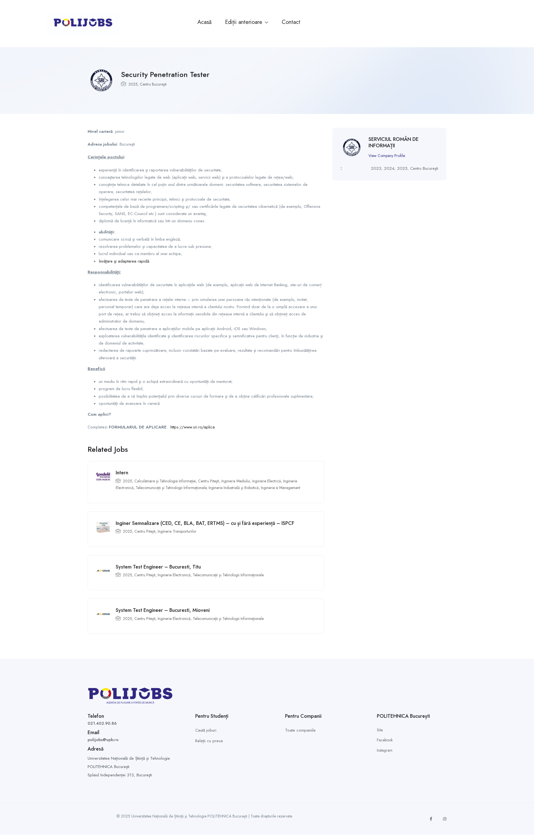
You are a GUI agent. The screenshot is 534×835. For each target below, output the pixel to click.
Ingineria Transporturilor (177, 531)
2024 (389, 168)
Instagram (384, 750)
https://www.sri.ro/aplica (192, 427)
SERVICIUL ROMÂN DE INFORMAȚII (394, 142)
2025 (133, 84)
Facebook (385, 740)
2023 (376, 168)
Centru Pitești (208, 481)
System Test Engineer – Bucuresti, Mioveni (163, 610)
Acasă (204, 22)
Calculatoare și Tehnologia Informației (165, 481)
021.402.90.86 (102, 723)
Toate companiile (300, 730)
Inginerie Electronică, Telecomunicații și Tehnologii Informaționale (211, 575)
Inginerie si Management (280, 487)
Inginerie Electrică (266, 481)
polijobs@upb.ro (103, 740)
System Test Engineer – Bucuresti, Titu (158, 566)
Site (380, 730)
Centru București (153, 84)
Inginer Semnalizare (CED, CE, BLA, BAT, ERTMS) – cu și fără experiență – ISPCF (205, 523)
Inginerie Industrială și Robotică (234, 487)
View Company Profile (387, 155)
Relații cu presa (209, 741)
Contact (291, 22)
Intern (122, 472)
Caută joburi (205, 730)
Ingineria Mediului (235, 481)
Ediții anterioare (244, 22)
